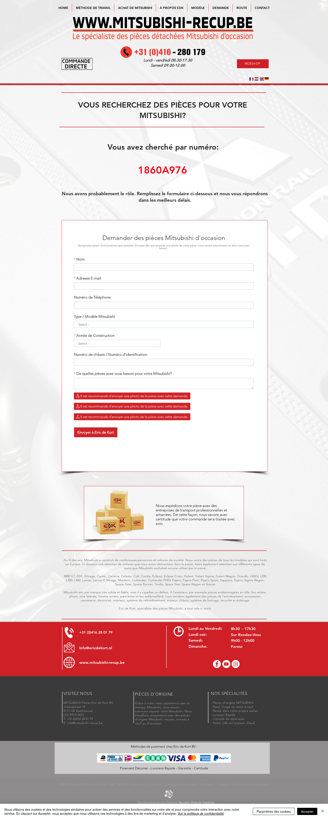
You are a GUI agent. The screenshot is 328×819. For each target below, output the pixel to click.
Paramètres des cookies (274, 811)
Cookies (222, 784)
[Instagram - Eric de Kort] (236, 664)
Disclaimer (207, 784)
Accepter (307, 811)
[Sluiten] (322, 811)
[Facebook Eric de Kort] (217, 664)
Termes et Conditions (147, 784)
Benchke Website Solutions (197, 802)
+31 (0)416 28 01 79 (95, 632)
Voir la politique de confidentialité (201, 813)
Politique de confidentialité (250, 784)
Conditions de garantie (180, 784)
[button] (197, 8)
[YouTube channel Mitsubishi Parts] (226, 664)
